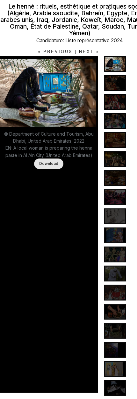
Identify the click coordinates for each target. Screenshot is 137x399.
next (86, 51)
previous (58, 51)
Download (48, 163)
